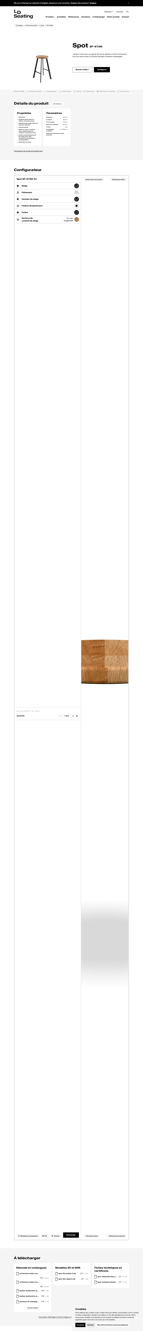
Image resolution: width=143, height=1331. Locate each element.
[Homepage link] (23, 14)
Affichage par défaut (118, 179)
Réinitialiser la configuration (29, 1236)
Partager (56, 1236)
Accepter (80, 1325)
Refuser (90, 1325)
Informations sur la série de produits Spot (28, 151)
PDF (45, 1236)
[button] (50, 17)
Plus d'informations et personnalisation (112, 1325)
